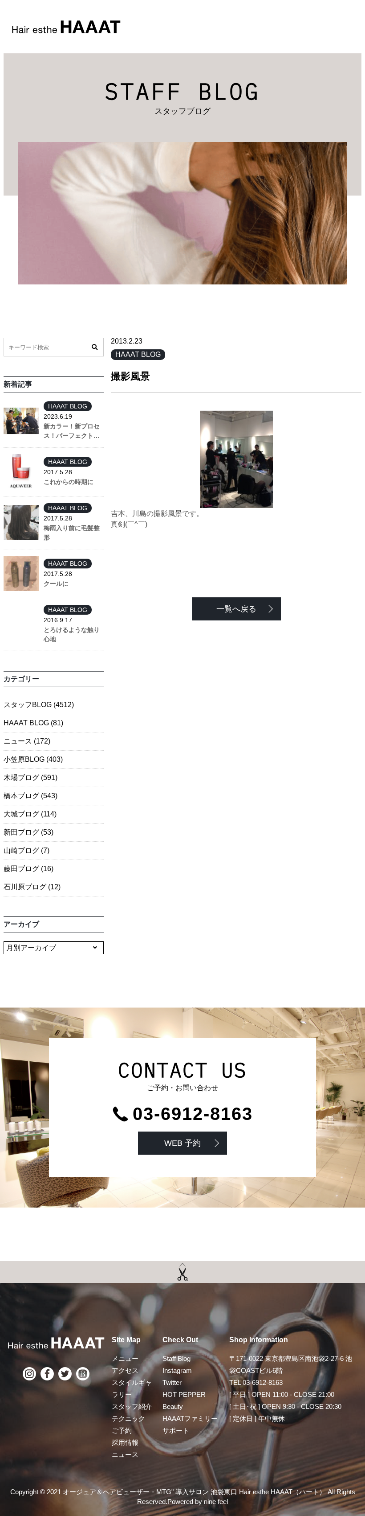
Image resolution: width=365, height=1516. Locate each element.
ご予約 (122, 1430)
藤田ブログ (28, 868)
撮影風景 (130, 376)
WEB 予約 (182, 1143)
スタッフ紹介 (132, 1406)
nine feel (216, 1501)
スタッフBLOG (39, 704)
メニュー (125, 1358)
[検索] (94, 347)
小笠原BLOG (33, 759)
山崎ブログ (26, 850)
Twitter (172, 1382)
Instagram (177, 1370)
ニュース (27, 741)
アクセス (125, 1370)
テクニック (128, 1418)
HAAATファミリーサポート (190, 1424)
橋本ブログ (30, 796)
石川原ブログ (32, 887)
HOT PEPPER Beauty (184, 1400)
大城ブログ (30, 814)
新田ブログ (28, 832)
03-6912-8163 (193, 1114)
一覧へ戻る (236, 608)
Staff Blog (176, 1358)
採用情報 (125, 1442)
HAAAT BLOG (138, 354)
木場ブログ (30, 777)
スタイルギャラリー (132, 1388)
